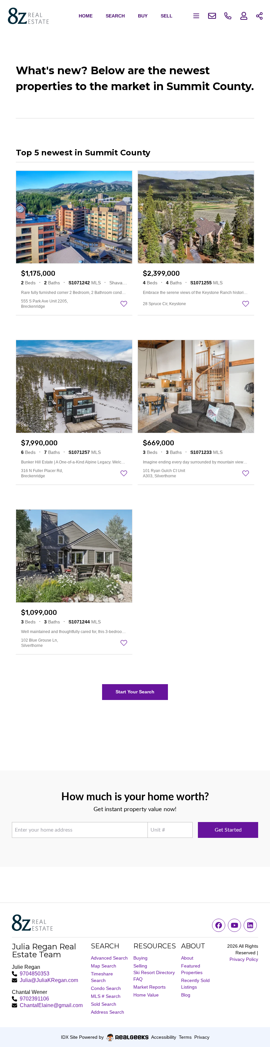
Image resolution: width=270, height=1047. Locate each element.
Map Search (103, 965)
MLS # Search (106, 996)
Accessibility (163, 1037)
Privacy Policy (244, 959)
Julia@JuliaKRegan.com (49, 980)
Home (86, 15)
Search (115, 15)
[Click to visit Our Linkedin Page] (250, 925)
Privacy (201, 1037)
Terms (185, 1037)
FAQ (138, 979)
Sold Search (103, 1004)
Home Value (146, 995)
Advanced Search (109, 958)
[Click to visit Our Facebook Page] (218, 925)
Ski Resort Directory (154, 972)
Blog (185, 995)
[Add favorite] (124, 304)
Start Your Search (135, 691)
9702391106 (34, 998)
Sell (167, 15)
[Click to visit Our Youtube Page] (234, 925)
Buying (140, 958)
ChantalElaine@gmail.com (51, 1005)
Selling (140, 965)
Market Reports (149, 987)
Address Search (107, 1012)
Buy (143, 15)
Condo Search (106, 988)
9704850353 (34, 973)
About (187, 958)
